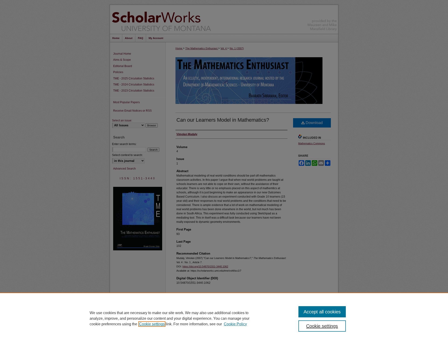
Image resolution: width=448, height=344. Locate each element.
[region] (224, 318)
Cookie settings (152, 324)
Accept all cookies (322, 311)
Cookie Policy (235, 324)
